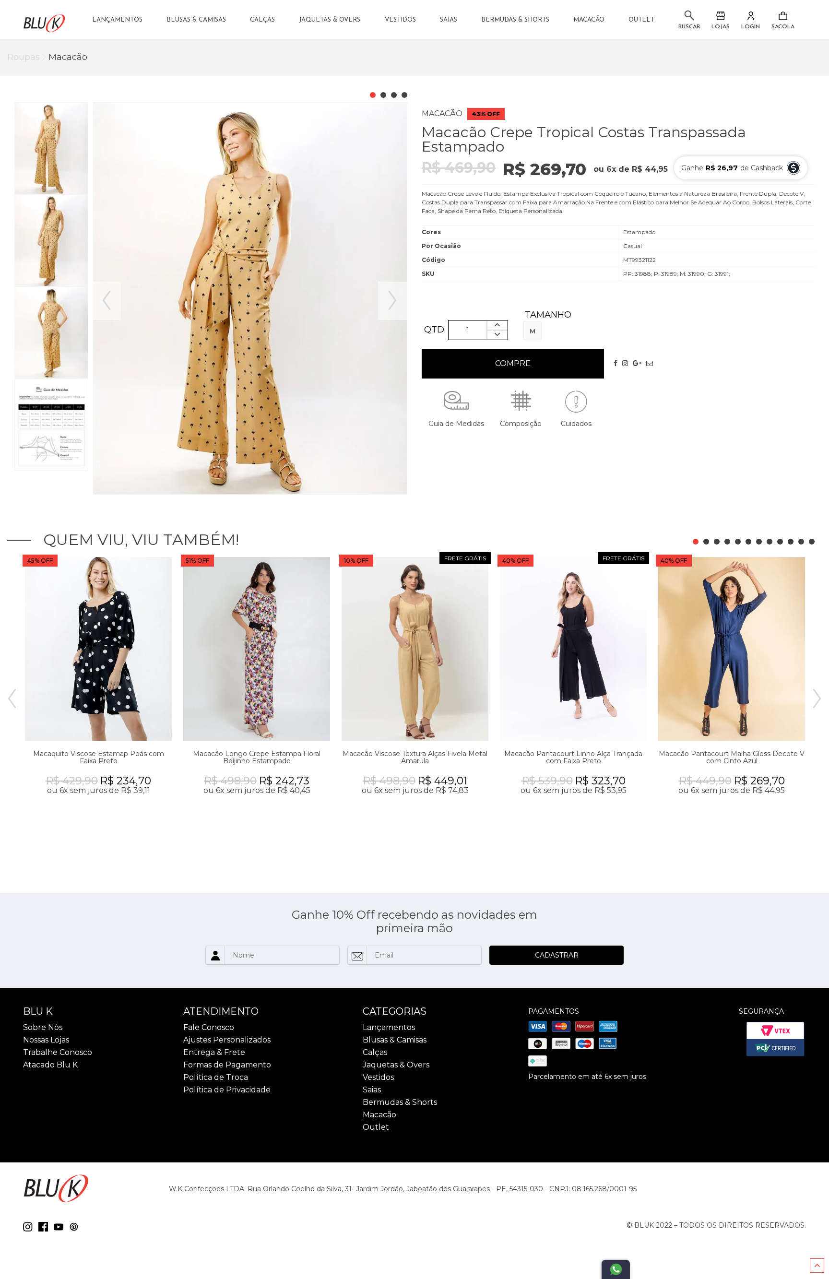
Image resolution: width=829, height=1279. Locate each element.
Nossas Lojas (46, 1040)
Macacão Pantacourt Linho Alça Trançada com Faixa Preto (573, 757)
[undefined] (250, 298)
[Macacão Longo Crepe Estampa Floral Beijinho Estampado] (256, 649)
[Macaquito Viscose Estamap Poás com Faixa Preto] (98, 649)
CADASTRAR (557, 955)
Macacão (588, 20)
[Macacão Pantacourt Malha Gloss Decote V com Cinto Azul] (731, 649)
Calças (262, 20)
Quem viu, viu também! (141, 539)
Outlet (641, 20)
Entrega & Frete (214, 1052)
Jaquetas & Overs (329, 20)
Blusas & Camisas (196, 20)
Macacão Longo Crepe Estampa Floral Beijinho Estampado (256, 757)
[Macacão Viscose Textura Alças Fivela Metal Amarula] (415, 649)
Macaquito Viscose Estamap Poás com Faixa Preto (98, 757)
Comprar (513, 364)
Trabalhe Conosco (57, 1052)
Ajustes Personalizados (227, 1040)
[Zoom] (51, 147)
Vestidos (400, 20)
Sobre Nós (42, 1027)
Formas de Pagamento (227, 1065)
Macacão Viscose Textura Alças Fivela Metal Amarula (415, 757)
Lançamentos (117, 20)
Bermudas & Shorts (515, 20)
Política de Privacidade (227, 1090)
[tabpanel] (98, 699)
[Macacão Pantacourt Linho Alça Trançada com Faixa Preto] (573, 649)
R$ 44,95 (650, 169)
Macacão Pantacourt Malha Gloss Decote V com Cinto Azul (732, 757)
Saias (448, 20)
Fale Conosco (208, 1027)
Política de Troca (215, 1077)
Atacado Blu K (50, 1065)
